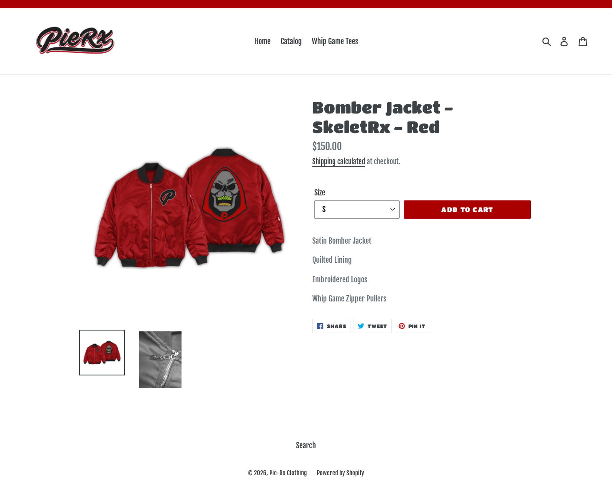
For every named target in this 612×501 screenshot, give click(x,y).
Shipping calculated (338, 161)
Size (319, 192)
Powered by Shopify (340, 473)
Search (306, 445)
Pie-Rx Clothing (288, 473)
